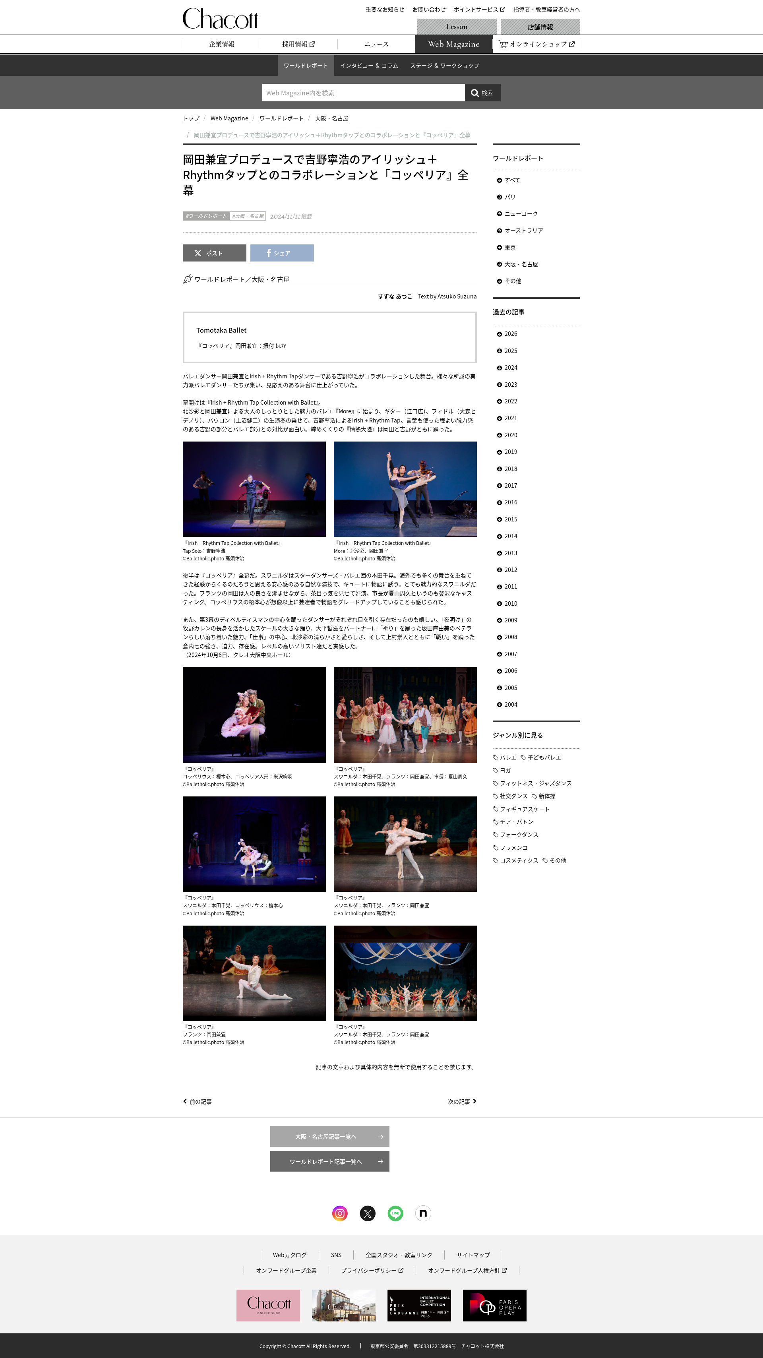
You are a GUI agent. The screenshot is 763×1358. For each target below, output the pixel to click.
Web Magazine (229, 118)
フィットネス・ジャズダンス (536, 783)
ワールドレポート (306, 65)
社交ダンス (514, 796)
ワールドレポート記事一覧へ (326, 1161)
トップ (191, 118)
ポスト (214, 253)
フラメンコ (514, 847)
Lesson (457, 26)
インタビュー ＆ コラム (369, 65)
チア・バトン (516, 821)
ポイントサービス (476, 9)
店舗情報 (540, 26)
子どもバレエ (544, 757)
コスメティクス (519, 860)
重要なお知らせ (385, 9)
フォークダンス (519, 834)
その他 (513, 281)
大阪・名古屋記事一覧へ (325, 1136)
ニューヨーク (521, 213)
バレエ (508, 757)
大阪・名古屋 (332, 118)
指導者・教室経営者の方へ (546, 9)
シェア (282, 253)
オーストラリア (524, 230)
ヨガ (505, 770)
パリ (510, 197)
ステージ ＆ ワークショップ (444, 65)
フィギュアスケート (525, 809)
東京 (510, 247)
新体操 (547, 796)
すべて (513, 180)
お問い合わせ (429, 9)
